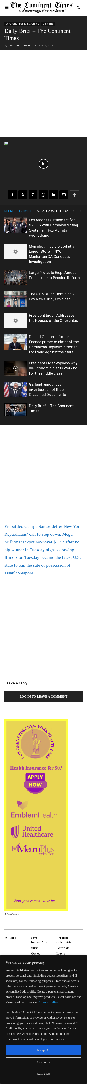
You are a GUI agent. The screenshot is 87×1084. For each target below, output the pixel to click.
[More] (74, 194)
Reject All (43, 1074)
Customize (43, 1062)
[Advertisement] (43, 93)
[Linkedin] (53, 194)
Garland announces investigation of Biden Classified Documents (47, 389)
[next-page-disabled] (80, 211)
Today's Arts (39, 942)
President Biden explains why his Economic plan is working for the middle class (53, 368)
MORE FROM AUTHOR (52, 211)
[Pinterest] (33, 194)
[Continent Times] (42, 7)
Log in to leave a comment (43, 696)
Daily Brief (48, 23)
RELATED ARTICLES (18, 211)
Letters (60, 953)
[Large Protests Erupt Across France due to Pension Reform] (15, 277)
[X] (22, 194)
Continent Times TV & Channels (22, 23)
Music (34, 948)
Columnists (63, 942)
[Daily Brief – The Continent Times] (15, 409)
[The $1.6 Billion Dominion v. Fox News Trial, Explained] (15, 299)
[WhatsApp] (43, 194)
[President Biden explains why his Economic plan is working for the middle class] (15, 368)
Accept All (43, 1050)
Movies (35, 953)
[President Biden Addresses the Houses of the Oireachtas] (15, 320)
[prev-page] (73, 211)
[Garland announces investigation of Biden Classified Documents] (15, 389)
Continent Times (19, 45)
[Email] (63, 194)
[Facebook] (12, 194)
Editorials (62, 948)
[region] (43, 1019)
